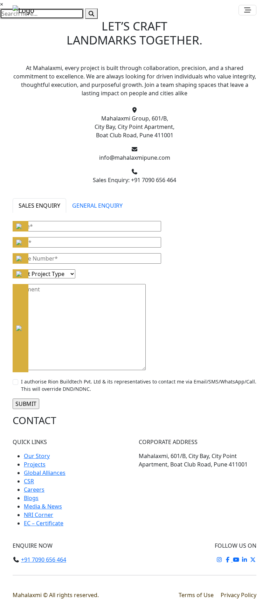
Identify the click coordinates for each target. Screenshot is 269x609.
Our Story (37, 456)
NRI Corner (38, 515)
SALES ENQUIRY (39, 205)
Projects (35, 464)
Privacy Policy (238, 595)
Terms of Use (197, 595)
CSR (29, 481)
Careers (34, 489)
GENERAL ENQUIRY (97, 205)
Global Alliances (44, 473)
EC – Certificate (43, 523)
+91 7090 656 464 (43, 559)
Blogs (31, 498)
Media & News (43, 506)
